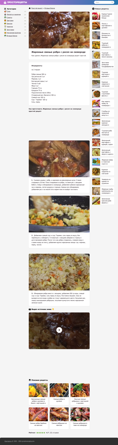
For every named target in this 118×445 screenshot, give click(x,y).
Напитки (10, 27)
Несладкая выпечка (14, 33)
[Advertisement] (59, 127)
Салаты (9, 17)
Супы (8, 11)
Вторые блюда (12, 36)
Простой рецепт (37, 8)
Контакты (8, 441)
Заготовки (10, 30)
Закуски (9, 24)
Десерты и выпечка (14, 14)
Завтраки (10, 20)
